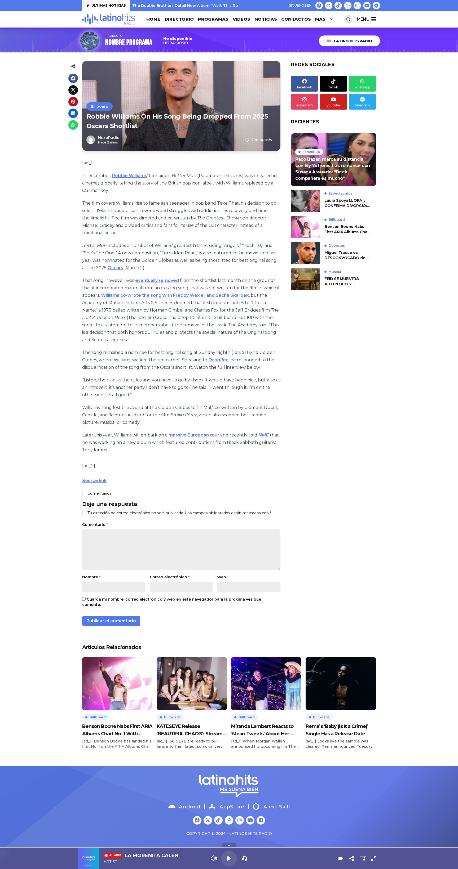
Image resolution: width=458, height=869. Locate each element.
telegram (362, 105)
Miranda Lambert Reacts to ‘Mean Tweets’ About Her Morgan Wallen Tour (262, 730)
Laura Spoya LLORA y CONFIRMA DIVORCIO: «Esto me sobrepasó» (345, 203)
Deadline (218, 359)
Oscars (115, 267)
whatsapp (362, 87)
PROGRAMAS (213, 19)
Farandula (311, 152)
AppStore (231, 807)
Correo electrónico (170, 577)
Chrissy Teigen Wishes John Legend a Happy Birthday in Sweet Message (203, 5)
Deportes (337, 245)
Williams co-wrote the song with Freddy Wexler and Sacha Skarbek (175, 295)
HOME (153, 19)
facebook (304, 87)
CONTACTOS (296, 19)
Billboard (99, 106)
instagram (304, 105)
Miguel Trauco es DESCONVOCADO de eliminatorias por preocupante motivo (344, 255)
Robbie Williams (129, 175)
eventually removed (157, 280)
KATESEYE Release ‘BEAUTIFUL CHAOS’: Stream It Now (192, 730)
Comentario (95, 524)
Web (221, 577)
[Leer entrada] (333, 159)
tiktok (333, 87)
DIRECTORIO (179, 19)
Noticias (265, 19)
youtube (333, 105)
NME (263, 435)
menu (363, 19)
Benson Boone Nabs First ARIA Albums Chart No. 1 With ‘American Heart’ (347, 229)
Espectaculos (341, 193)
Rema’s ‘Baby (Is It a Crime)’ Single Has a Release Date (337, 730)
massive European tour (194, 435)
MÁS (320, 19)
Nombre (91, 577)
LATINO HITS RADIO (353, 41)
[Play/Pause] (229, 858)
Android (189, 807)
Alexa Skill (276, 807)
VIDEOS (241, 19)
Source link (94, 480)
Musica (335, 272)
